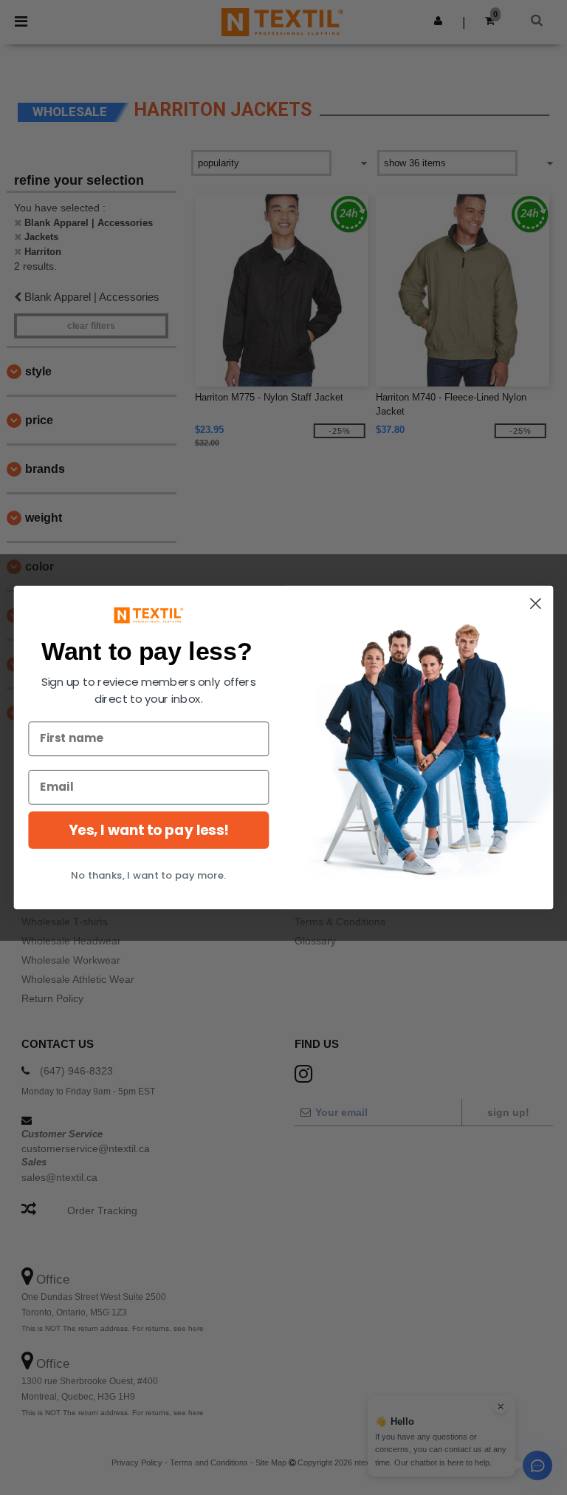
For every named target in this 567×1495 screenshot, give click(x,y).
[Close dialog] (535, 603)
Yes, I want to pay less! (148, 830)
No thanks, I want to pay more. (148, 875)
